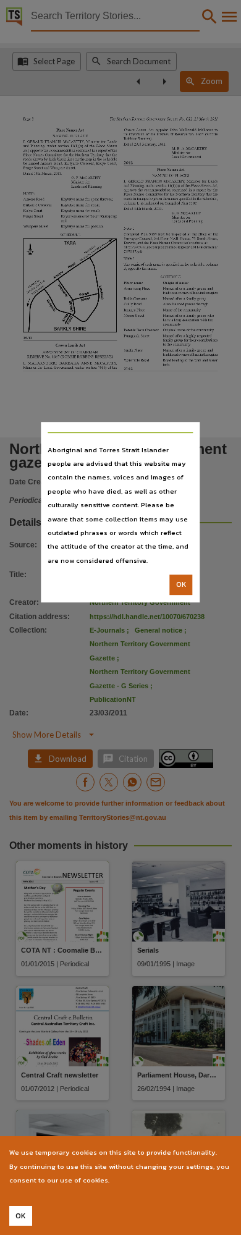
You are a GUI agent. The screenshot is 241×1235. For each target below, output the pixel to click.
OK (181, 584)
